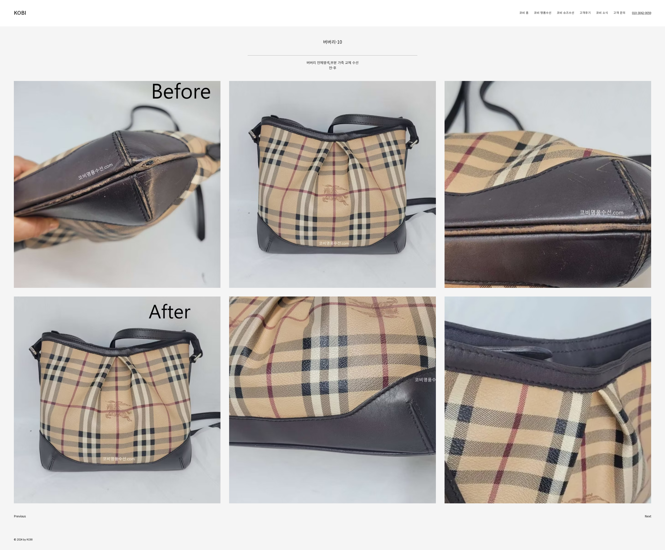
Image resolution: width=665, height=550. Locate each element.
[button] (26, 516)
